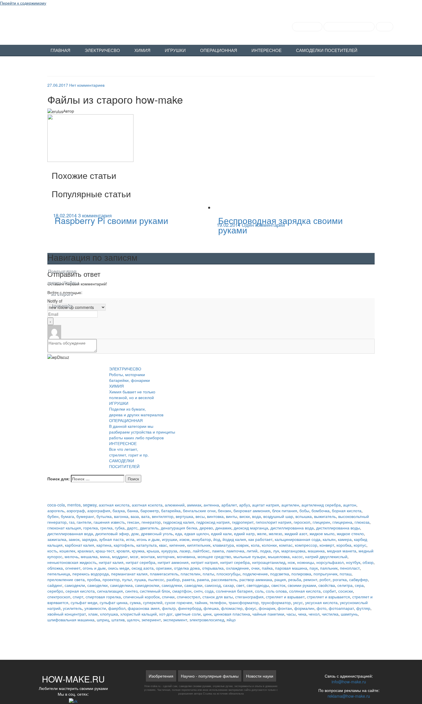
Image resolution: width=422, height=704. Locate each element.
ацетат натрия (265, 505)
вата (145, 516)
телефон (218, 602)
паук (313, 568)
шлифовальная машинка (70, 619)
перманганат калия (129, 574)
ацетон (349, 505)
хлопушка (109, 614)
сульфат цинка (113, 602)
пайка (267, 568)
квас (163, 545)
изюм (184, 539)
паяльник (329, 568)
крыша (153, 551)
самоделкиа (121, 585)
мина (105, 556)
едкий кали (221, 533)
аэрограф (76, 510)
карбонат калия (79, 545)
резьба (294, 579)
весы (200, 516)
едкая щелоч (196, 533)
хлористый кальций (138, 614)
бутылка (104, 516)
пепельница (58, 574)
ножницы (305, 562)
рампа (203, 579)
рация (280, 579)
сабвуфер (358, 579)
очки (255, 568)
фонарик (267, 608)
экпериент (151, 619)
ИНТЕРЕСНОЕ (266, 50)
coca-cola (56, 505)
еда (178, 533)
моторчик (166, 556)
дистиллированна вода (292, 528)
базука (119, 510)
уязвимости (95, 608)
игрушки (169, 539)
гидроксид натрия (213, 522)
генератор (151, 522)
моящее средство (214, 556)
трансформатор (244, 602)
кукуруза (169, 551)
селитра (345, 585)
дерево (206, 528)
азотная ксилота (147, 505)
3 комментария (95, 215)
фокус (250, 608)
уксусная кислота (321, 602)
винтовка (215, 516)
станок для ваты (217, 596)
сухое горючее (178, 602)
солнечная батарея (234, 591)
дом (135, 533)
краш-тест (105, 551)
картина (103, 545)
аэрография (98, 510)
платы (208, 574)
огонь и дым (94, 568)
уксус (298, 602)
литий (252, 551)
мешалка (89, 556)
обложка (55, 568)
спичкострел (188, 596)
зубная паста (111, 539)
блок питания (284, 510)
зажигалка (56, 539)
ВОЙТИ (385, 27)
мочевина (186, 556)
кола (255, 545)
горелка (90, 528)
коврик (242, 545)
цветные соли (188, 614)
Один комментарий (263, 224)
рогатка (340, 579)
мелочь (71, 556)
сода (209, 591)
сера (359, 585)
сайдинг (54, 585)
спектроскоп (58, 596)
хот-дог (166, 614)
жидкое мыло (321, 533)
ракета (188, 579)
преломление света (66, 579)
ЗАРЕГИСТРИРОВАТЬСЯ (349, 27)
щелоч (133, 619)
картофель (124, 545)
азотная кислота (114, 505)
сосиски (345, 591)
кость (52, 551)
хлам (93, 614)
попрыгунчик (325, 574)
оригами (164, 568)
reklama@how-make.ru (349, 696)
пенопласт (350, 568)
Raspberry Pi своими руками (111, 220)
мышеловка (279, 556)
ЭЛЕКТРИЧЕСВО (102, 50)
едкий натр (244, 533)
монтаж (148, 556)
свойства (326, 585)
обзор (368, 562)
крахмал (85, 551)
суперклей (152, 602)
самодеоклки (147, 585)
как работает (260, 539)
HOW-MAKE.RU (63, 25)
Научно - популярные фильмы (210, 676)
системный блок (155, 591)
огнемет (72, 568)
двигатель (149, 528)
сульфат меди (84, 602)
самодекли (75, 585)
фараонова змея (144, 608)
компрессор (306, 545)
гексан (133, 522)
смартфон (181, 591)
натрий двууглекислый (326, 556)
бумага (67, 516)
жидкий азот (295, 533)
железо (275, 533)
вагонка (121, 516)
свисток (278, 585)
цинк (207, 614)
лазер (184, 551)
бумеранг (85, 516)
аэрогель (55, 510)
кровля (123, 551)
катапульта (146, 545)
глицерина (342, 522)
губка (120, 528)
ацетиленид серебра (321, 505)
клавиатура (223, 545)
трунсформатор (276, 602)
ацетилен (290, 505)
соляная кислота (305, 591)
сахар (228, 585)
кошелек (67, 551)
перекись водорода (90, 574)
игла (130, 539)
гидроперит (242, 522)
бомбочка (320, 510)
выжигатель (325, 516)
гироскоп (302, 522)
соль (259, 591)
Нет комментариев (86, 85)
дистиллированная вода (70, 533)
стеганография (249, 596)
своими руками (302, 585)
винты (231, 516)
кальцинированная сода (297, 539)
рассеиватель (224, 579)
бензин (224, 510)
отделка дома (187, 568)
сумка (135, 602)
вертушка (184, 516)
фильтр (169, 608)
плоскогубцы (228, 574)
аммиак (194, 505)
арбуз (244, 505)
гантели (84, 522)
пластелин (190, 574)
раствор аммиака (255, 579)
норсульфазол (330, 562)
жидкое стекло (350, 533)
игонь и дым (148, 539)
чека (302, 614)
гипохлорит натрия (273, 522)
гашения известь (109, 522)
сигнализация (110, 591)
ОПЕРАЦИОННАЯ (218, 50)
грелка (106, 528)
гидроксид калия (178, 522)
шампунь (349, 614)
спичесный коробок (141, 596)
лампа (218, 551)
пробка (93, 579)
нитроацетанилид (268, 562)
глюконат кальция (64, 528)
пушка (140, 579)
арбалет (229, 505)
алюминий (175, 505)
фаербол (116, 608)
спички (168, 596)
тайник (201, 602)
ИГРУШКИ (175, 50)
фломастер (232, 608)
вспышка (303, 516)
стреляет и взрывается (328, 596)
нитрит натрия (204, 562)
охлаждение (237, 568)
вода (256, 516)
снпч (198, 591)
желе (261, 533)
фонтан (285, 608)
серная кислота (80, 591)
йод (216, 539)
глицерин (321, 522)
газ (71, 522)
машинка (316, 551)
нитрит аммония (173, 562)
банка (132, 510)
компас (286, 545)
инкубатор (201, 539)
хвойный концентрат (66, 614)
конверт (327, 545)
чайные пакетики (268, 614)
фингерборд (189, 608)
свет (240, 585)
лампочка (235, 551)
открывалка (213, 568)
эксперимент (175, 619)
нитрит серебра (235, 562)
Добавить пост (307, 27)
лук (276, 551)
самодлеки (172, 585)
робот (325, 579)
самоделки (97, 585)
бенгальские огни (199, 510)
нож (291, 562)
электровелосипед (206, 619)
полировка (301, 574)
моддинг (120, 556)
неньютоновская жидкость (71, 562)
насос (297, 556)
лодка (265, 551)
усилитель (72, 608)
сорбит (329, 591)
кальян (329, 539)
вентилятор (162, 516)
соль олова (276, 591)
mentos (74, 505)
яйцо (231, 619)
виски (244, 516)
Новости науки (259, 676)
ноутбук (353, 562)
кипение (177, 545)
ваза (135, 516)
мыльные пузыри (249, 556)
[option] (129, 219)
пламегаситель (164, 574)
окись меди (118, 568)
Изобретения (161, 676)
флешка (211, 608)
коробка (343, 545)
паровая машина (291, 568)
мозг (134, 556)
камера (345, 539)
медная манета (341, 551)
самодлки (193, 585)
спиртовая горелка (103, 596)
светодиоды (258, 585)
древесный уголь (157, 533)
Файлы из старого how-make (61, 288)
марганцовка (293, 551)
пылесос (156, 579)
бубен (53, 516)
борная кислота (346, 510)
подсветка (279, 574)
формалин (304, 608)
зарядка (89, 539)
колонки (269, 545)
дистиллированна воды (338, 528)
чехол (314, 614)
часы (291, 614)
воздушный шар (278, 516)
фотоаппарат (341, 608)
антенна (211, 505)
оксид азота (142, 568)
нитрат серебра (140, 562)
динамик (223, 528)
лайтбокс (201, 551)
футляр (363, 608)
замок (74, 539)
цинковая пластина (232, 614)
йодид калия (234, 539)
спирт (78, 596)
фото (321, 608)
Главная (60, 50)
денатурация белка (179, 528)
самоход (213, 585)
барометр (149, 510)
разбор (173, 579)
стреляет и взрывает (285, 596)
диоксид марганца (251, 528)
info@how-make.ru (349, 681)
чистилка (330, 614)
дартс (132, 528)
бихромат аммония (251, 510)
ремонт (310, 579)
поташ (345, 574)
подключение (255, 574)
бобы (304, 510)
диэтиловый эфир (112, 533)
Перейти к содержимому (23, 3)
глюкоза (362, 522)
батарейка (171, 510)
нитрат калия (111, 562)
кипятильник (198, 545)
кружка (138, 551)
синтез (131, 591)
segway (89, 505)
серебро (55, 591)
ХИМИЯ (142, 50)
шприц (103, 619)
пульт (127, 579)
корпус (360, 545)
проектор (111, 579)
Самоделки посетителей (326, 50)
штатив (118, 619)
